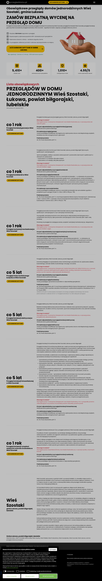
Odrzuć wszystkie (11, 576)
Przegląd (53, 549)
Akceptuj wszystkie (48, 576)
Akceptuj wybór (30, 576)
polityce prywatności (12, 567)
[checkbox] (8, 571)
